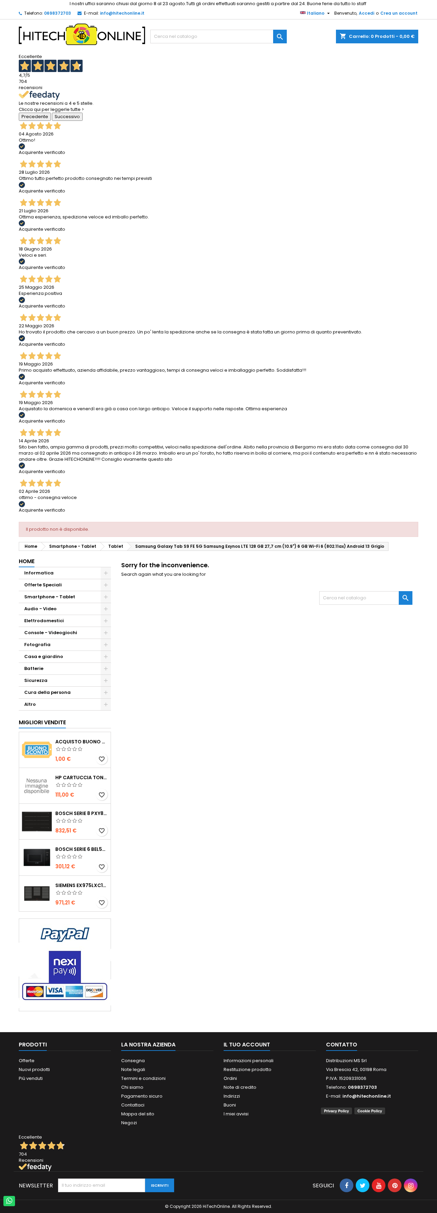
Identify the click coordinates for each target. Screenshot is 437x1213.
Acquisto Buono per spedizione (81, 741)
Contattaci (132, 1105)
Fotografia (37, 644)
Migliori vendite (42, 722)
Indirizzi (232, 1096)
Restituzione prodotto (247, 1069)
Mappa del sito (137, 1114)
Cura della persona (47, 692)
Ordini (230, 1078)
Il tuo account (247, 1044)
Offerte (26, 1060)
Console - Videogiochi (50, 632)
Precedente (35, 116)
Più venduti (31, 1078)
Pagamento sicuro (142, 1096)
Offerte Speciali (43, 585)
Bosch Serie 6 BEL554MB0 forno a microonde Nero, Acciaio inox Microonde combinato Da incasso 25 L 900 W (81, 849)
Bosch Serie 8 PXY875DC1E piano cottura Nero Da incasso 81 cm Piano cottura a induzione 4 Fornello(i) (81, 813)
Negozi (129, 1122)
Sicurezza (35, 680)
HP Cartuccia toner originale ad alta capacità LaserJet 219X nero (81, 777)
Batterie (33, 668)
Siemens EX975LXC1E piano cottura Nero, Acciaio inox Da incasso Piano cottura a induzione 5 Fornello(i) (81, 885)
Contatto (341, 1044)
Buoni (230, 1105)
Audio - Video (40, 608)
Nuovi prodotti (34, 1069)
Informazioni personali (248, 1060)
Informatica (39, 573)
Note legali (133, 1069)
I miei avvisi (236, 1114)
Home (26, 561)
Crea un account (399, 13)
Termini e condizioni (143, 1078)
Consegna (133, 1060)
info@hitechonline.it (122, 13)
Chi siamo (132, 1087)
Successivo (67, 116)
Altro (30, 704)
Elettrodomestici (44, 620)
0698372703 (57, 13)
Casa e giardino (43, 656)
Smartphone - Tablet (49, 597)
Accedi (366, 13)
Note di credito (240, 1087)
